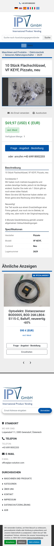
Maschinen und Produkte (18, 478)
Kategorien (10, 484)
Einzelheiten (26, 352)
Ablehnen (21, 542)
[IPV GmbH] (17, 395)
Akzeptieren (10, 542)
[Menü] (23, 45)
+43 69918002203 (28, 3)
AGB (6, 510)
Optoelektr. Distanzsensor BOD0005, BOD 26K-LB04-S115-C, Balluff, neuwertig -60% (26, 316)
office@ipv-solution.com (13, 463)
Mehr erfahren (34, 542)
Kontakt (8, 494)
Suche (47, 37)
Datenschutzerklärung (35, 538)
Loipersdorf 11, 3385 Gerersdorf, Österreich (22, 432)
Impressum (10, 499)
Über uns (9, 489)
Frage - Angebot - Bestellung (27, 148)
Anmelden (45, 410)
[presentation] (23, 362)
